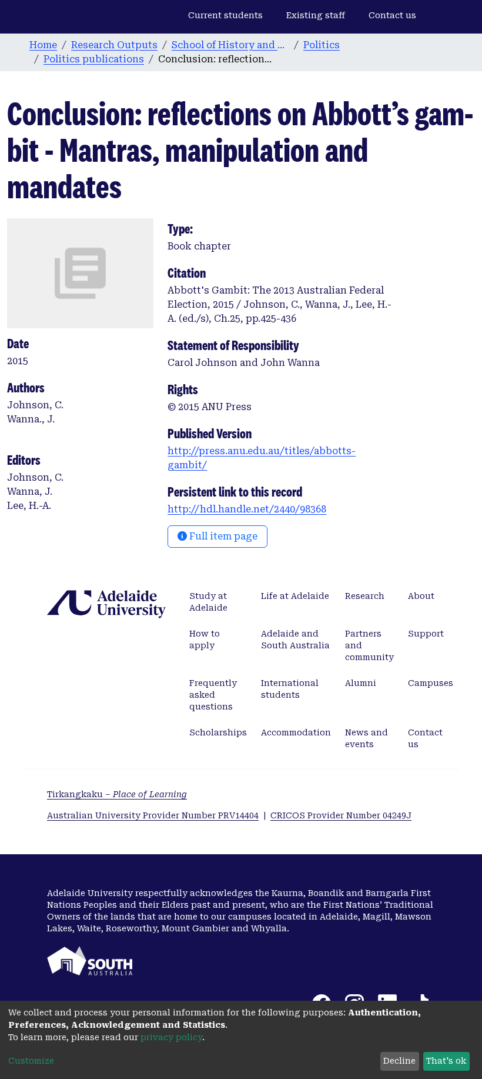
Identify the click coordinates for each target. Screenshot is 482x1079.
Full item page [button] (222, 536)
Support (426, 633)
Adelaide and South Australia (295, 639)
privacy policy (171, 1037)
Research (364, 596)
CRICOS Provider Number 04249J (340, 815)
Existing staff (315, 15)
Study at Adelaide (208, 601)
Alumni (360, 683)
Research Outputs (114, 45)
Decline (399, 1060)
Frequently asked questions (213, 694)
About (421, 596)
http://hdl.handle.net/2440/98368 (247, 509)
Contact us (392, 15)
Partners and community (369, 645)
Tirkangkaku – (117, 794)
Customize (31, 1060)
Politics (321, 45)
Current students (225, 15)
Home (43, 45)
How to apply (204, 639)
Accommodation (296, 732)
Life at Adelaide (295, 596)
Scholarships (218, 732)
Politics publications (93, 59)
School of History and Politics (230, 45)
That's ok (446, 1060)
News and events (366, 738)
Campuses (430, 683)
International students (290, 689)
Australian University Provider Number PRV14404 (153, 815)
